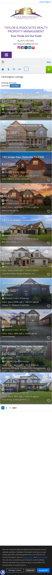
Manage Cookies (15, 570)
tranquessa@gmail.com (27, 43)
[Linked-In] (29, 47)
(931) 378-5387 (27, 40)
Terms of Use (42, 557)
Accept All (43, 570)
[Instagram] (18, 47)
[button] (2, 572)
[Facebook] (22, 47)
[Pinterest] (33, 47)
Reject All (30, 570)
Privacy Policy (28, 557)
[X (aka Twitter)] (26, 47)
